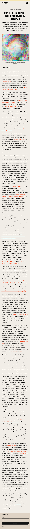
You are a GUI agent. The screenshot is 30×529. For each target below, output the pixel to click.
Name (3, 517)
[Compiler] (5, 3)
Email (3, 520)
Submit (15, 523)
